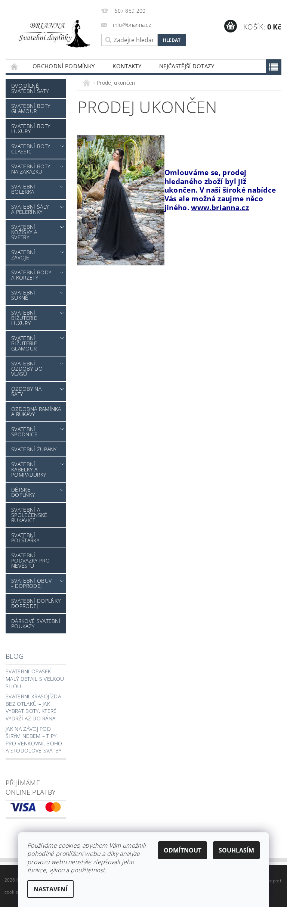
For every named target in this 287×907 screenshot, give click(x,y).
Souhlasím (236, 850)
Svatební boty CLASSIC (30, 149)
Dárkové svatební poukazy (36, 623)
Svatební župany (34, 449)
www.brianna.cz (220, 207)
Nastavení (50, 889)
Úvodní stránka (15, 66)
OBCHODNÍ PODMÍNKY (64, 66)
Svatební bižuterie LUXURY (24, 318)
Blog (15, 656)
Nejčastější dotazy (187, 66)
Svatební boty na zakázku (30, 169)
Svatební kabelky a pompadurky (28, 469)
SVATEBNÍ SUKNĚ (23, 295)
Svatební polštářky (25, 538)
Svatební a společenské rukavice (29, 515)
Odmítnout (182, 850)
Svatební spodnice (24, 432)
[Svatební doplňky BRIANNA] (51, 33)
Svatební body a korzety (31, 275)
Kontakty (126, 66)
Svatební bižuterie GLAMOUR (24, 343)
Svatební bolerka (23, 189)
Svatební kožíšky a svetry (24, 232)
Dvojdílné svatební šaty (30, 88)
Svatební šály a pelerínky (30, 209)
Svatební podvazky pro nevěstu (30, 560)
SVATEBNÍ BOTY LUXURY (30, 128)
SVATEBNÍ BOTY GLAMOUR (30, 108)
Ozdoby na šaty (26, 391)
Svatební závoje (23, 255)
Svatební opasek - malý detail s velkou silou (35, 678)
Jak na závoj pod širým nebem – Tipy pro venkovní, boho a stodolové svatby (34, 739)
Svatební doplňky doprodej (36, 603)
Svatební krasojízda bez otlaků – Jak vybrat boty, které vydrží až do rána (33, 707)
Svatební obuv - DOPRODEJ (31, 583)
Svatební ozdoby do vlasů (27, 368)
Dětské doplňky (23, 492)
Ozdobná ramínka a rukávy (36, 411)
